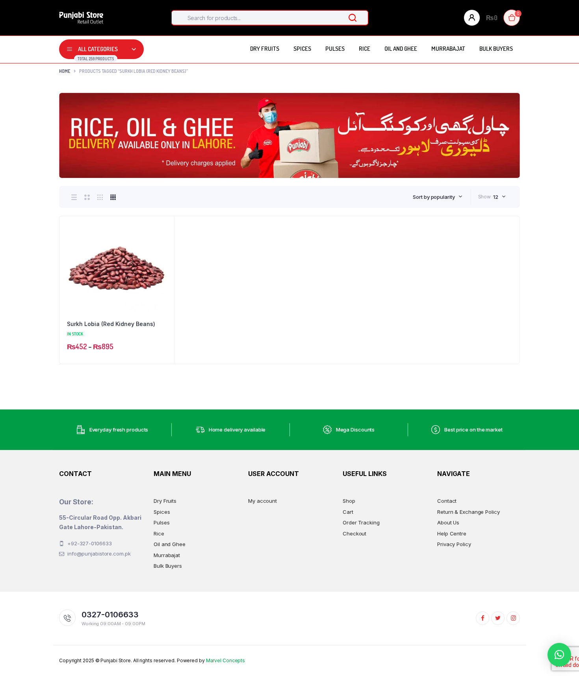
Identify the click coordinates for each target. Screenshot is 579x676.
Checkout (354, 533)
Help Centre (451, 533)
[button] (164, 247)
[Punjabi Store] (81, 18)
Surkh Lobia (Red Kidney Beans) (111, 323)
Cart (348, 512)
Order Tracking (361, 522)
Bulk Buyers (496, 48)
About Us (448, 522)
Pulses (335, 48)
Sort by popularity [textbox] (434, 197)
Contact (447, 501)
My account (262, 501)
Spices (302, 48)
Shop (349, 501)
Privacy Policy (454, 544)
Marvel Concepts (225, 660)
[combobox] (437, 196)
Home (64, 71)
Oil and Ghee (400, 48)
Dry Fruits (264, 48)
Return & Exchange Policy (468, 512)
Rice (364, 48)
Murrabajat (448, 48)
